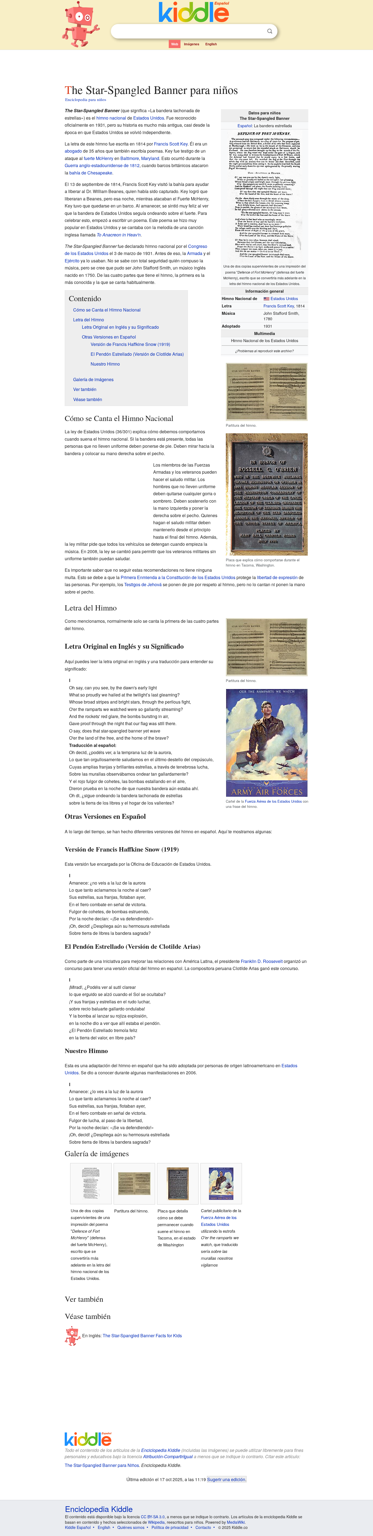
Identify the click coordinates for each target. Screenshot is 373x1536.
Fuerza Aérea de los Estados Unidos (273, 801)
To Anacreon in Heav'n (119, 235)
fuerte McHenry (98, 158)
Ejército (72, 260)
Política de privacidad (170, 1527)
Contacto (203, 1527)
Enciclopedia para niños (85, 99)
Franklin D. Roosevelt (262, 961)
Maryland (150, 158)
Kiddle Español (78, 1527)
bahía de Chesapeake (90, 173)
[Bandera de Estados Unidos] (267, 298)
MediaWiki (236, 1522)
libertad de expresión (277, 577)
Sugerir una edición (226, 1479)
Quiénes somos (130, 1527)
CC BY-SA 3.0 (153, 1516)
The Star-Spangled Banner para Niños (102, 1465)
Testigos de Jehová (143, 584)
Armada (194, 253)
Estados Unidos (284, 298)
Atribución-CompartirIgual (168, 1456)
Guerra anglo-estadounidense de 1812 (102, 165)
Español (245, 125)
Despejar (258, 31)
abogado (73, 151)
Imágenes (191, 43)
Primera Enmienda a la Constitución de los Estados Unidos (178, 577)
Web (174, 43)
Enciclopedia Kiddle (160, 1450)
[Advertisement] (186, 65)
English (211, 43)
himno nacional (111, 118)
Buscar (269, 31)
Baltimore (129, 158)
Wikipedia (156, 1522)
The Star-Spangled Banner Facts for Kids (142, 1335)
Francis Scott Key (279, 306)
